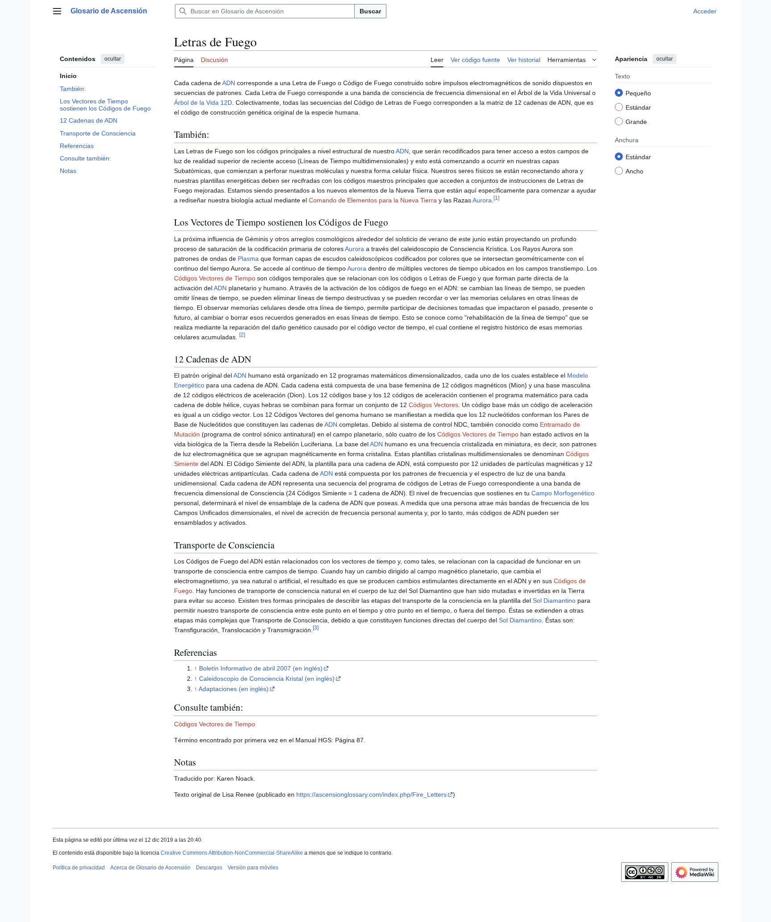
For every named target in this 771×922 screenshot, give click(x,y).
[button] (57, 11)
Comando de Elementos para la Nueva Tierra (373, 200)
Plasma (248, 258)
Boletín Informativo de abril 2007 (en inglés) (261, 668)
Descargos (209, 867)
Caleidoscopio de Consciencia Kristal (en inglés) (267, 678)
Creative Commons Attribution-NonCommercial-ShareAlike (232, 853)
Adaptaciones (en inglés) (234, 688)
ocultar (112, 59)
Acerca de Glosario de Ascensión (150, 867)
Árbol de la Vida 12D (203, 102)
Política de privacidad (79, 867)
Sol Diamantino (554, 600)
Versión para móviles (253, 867)
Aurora (482, 200)
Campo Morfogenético (562, 493)
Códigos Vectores (433, 404)
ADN (228, 82)
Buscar (370, 11)
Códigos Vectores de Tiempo (214, 278)
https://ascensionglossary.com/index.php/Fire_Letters (371, 794)
